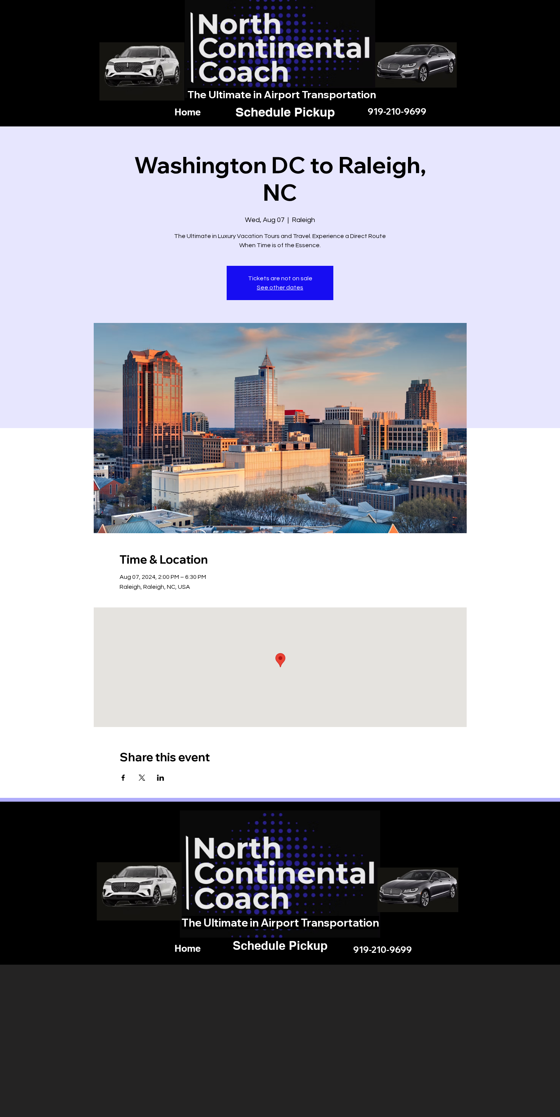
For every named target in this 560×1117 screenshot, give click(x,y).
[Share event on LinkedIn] (160, 778)
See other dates (280, 287)
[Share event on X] (142, 778)
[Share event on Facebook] (123, 778)
